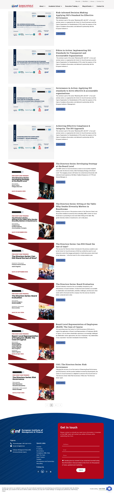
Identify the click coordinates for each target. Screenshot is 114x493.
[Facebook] (38, 471)
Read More (61, 33)
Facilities (39, 459)
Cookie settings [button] (94, 489)
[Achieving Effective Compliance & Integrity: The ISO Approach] (31, 142)
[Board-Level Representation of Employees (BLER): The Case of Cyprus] (31, 341)
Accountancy (40, 451)
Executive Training (71, 6)
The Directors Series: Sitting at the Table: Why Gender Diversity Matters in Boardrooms (76, 206)
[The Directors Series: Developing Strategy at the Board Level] (31, 180)
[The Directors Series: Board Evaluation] (31, 301)
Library (92, 1)
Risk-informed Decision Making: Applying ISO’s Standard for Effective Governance (74, 15)
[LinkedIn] (42, 471)
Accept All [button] (102, 488)
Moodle (78, 1)
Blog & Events (87, 6)
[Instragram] (46, 471)
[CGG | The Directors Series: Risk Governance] (31, 381)
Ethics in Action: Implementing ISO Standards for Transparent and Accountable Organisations (73, 53)
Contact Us (100, 1)
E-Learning (39, 449)
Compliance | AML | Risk (43, 453)
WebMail (85, 1)
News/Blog (40, 463)
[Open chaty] (109, 488)
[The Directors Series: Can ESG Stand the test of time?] (31, 261)
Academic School (54, 6)
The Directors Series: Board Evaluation (75, 284)
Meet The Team (41, 455)
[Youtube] (50, 471)
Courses (39, 446)
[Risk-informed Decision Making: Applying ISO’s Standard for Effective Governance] (31, 28)
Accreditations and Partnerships (45, 461)
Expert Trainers (41, 457)
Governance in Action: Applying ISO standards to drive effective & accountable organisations (77, 91)
